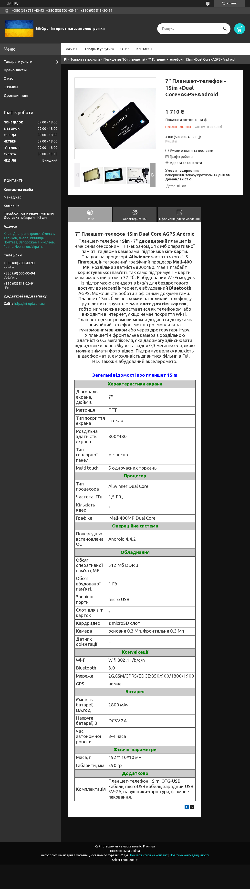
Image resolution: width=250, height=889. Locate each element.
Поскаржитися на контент (149, 855)
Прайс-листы (15, 70)
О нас (124, 49)
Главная (71, 49)
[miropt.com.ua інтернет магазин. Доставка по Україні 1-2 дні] (19, 28)
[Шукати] (224, 28)
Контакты (144, 49)
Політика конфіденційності (189, 855)
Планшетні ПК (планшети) (124, 59)
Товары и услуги (97, 49)
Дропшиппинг (16, 95)
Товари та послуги (85, 59)
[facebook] (187, 808)
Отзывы (11, 87)
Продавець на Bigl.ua (125, 850)
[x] (192, 808)
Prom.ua (149, 846)
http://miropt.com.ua (29, 304)
